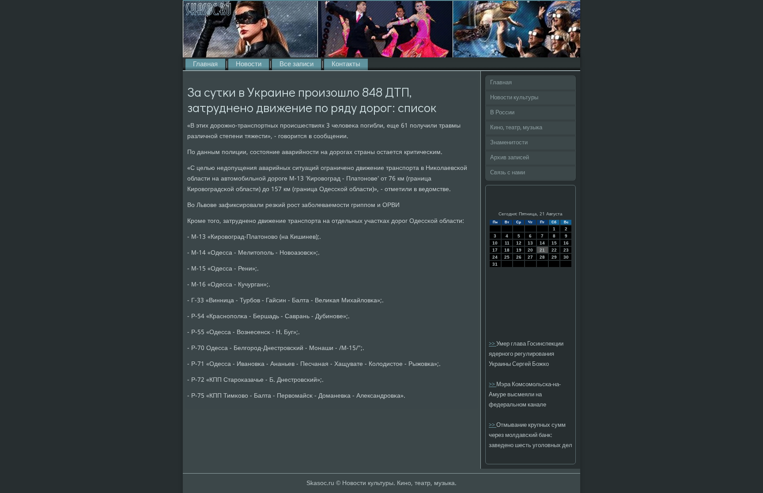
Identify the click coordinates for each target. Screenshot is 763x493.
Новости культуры (514, 98)
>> (492, 344)
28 (542, 257)
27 (530, 257)
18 (507, 250)
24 (495, 257)
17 (495, 250)
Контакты (346, 64)
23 (566, 250)
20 (530, 250)
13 (530, 243)
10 (495, 243)
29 (554, 257)
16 (566, 243)
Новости (248, 64)
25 (507, 257)
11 (507, 243)
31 (495, 264)
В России (502, 113)
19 (518, 250)
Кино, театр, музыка (516, 128)
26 (518, 257)
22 (554, 250)
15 (554, 243)
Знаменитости (509, 143)
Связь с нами (507, 173)
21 (542, 250)
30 (566, 257)
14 (542, 243)
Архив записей (509, 158)
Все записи (297, 64)
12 (518, 243)
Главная (205, 64)
